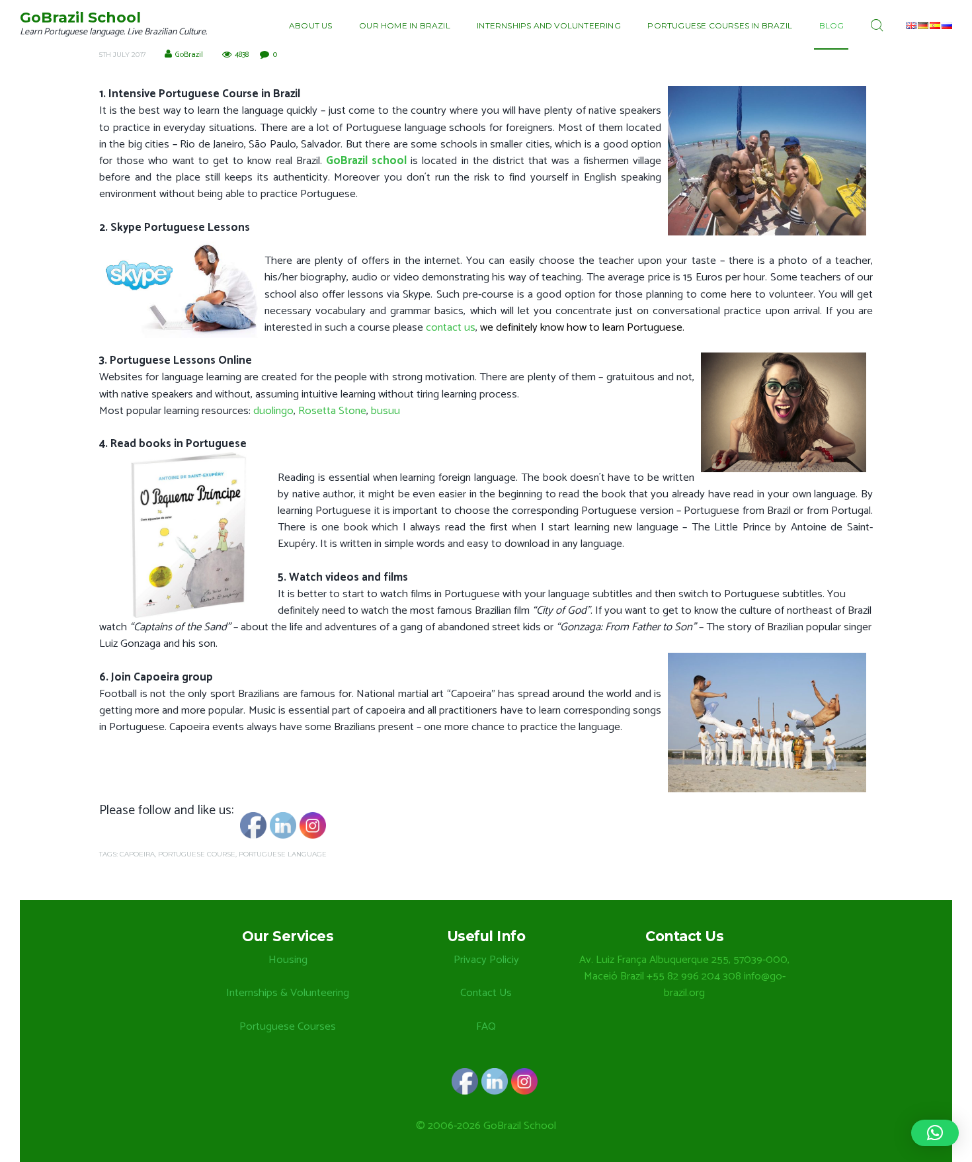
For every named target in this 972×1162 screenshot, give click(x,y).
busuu (385, 411)
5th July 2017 (122, 54)
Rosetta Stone (332, 411)
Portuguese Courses (287, 1027)
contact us (450, 328)
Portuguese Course (196, 854)
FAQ (486, 1027)
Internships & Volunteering (287, 993)
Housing (287, 960)
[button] (935, 1133)
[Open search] (879, 25)
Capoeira (137, 854)
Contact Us (486, 993)
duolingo (273, 411)
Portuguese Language (283, 854)
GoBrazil (189, 54)
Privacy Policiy (486, 960)
